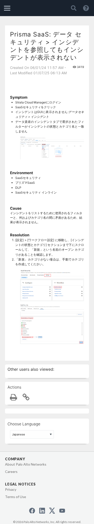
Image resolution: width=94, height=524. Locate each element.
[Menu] (7, 8)
